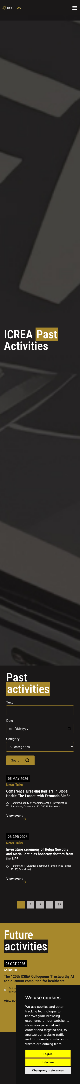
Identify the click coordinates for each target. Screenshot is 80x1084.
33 (59, 904)
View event (14, 816)
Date (9, 720)
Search (16, 760)
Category (13, 738)
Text (9, 702)
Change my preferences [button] (48, 1070)
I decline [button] (48, 1062)
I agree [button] (47, 1053)
